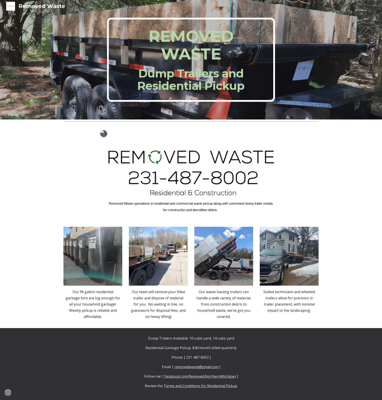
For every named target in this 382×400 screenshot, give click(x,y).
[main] (191, 60)
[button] (8, 392)
